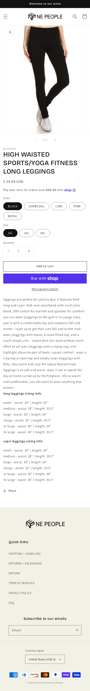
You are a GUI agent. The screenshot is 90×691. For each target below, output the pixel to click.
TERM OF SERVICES (22, 583)
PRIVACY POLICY (20, 593)
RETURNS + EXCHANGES (25, 563)
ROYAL (12, 216)
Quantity (8, 243)
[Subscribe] (76, 630)
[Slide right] (55, 139)
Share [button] (12, 491)
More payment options (45, 289)
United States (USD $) (42, 659)
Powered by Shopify (54, 682)
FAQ (11, 603)
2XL (26, 233)
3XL (42, 233)
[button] (5, 16)
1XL (10, 233)
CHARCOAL (37, 206)
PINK (77, 206)
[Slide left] (35, 139)
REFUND (14, 573)
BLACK (12, 206)
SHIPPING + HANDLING (25, 554)
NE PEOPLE (39, 682)
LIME (58, 206)
